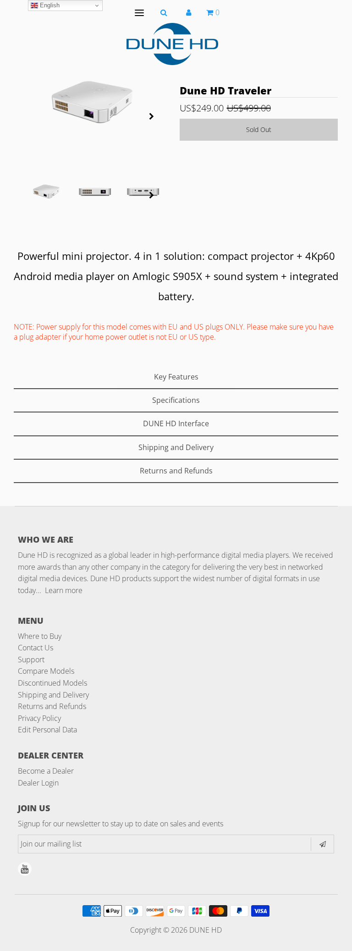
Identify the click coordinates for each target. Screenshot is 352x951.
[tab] (176, 377)
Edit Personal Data (47, 730)
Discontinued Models (52, 683)
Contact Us (35, 648)
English (49, 5)
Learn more (63, 590)
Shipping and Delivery (53, 695)
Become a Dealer (46, 771)
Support (31, 659)
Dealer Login (38, 783)
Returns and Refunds (52, 706)
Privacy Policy (39, 718)
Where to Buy (39, 636)
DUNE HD (205, 930)
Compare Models (46, 671)
